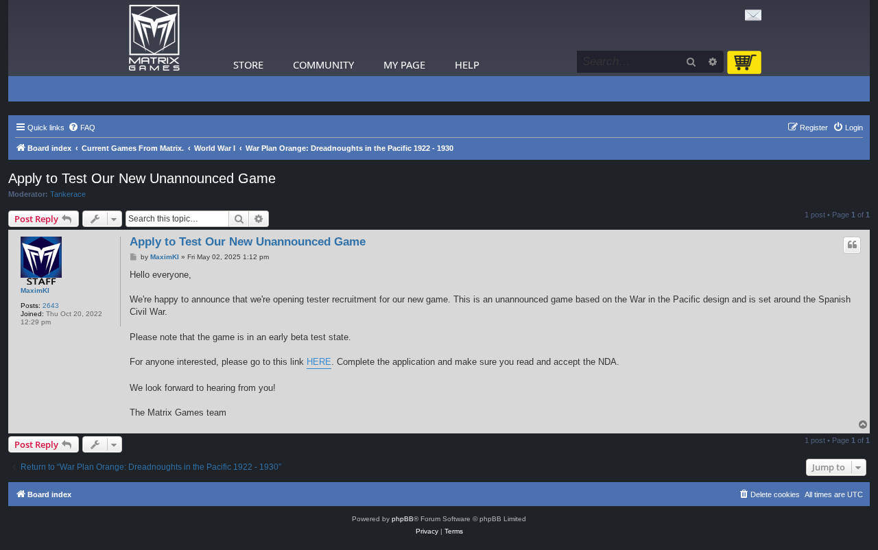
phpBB (403, 519)
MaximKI (35, 290)
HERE (319, 362)
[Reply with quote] (852, 245)
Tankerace (68, 194)
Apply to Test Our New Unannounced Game (142, 178)
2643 (51, 305)
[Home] (154, 38)
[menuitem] (81, 127)
